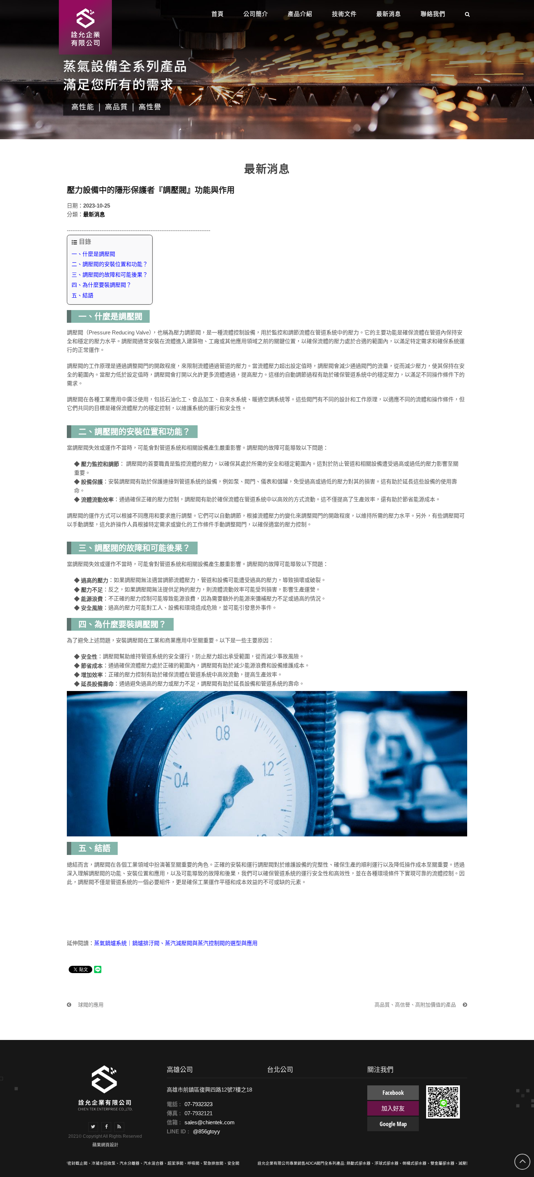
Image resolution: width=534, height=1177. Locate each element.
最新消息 (94, 214)
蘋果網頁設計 (105, 1145)
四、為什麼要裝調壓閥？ (102, 285)
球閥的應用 (90, 1005)
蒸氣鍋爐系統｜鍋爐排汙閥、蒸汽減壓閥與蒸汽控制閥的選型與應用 (176, 943)
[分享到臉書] (106, 1127)
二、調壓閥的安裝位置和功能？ (110, 264)
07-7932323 (199, 1104)
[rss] (119, 1127)
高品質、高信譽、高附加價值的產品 (416, 1005)
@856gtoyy (206, 1131)
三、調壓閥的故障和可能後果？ (110, 275)
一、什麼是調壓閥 (93, 254)
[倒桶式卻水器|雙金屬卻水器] (83, 27)
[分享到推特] (93, 1127)
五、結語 (82, 295)
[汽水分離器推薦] (105, 1088)
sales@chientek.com (210, 1122)
